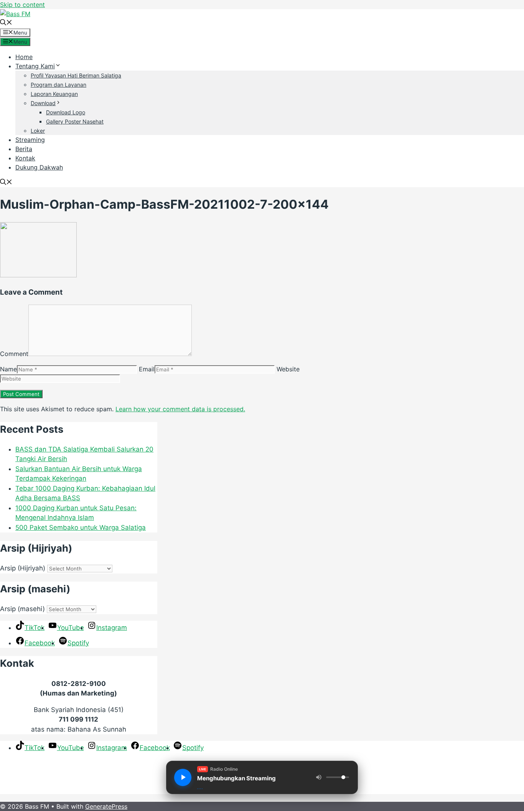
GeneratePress (106, 806)
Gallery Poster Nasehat (75, 121)
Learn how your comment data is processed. (180, 409)
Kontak (25, 158)
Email (147, 369)
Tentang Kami (35, 66)
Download (43, 103)
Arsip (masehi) (22, 609)
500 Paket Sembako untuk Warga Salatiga (80, 527)
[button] (6, 23)
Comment (14, 354)
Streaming (30, 139)
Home (24, 57)
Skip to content (22, 4)
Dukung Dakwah (39, 167)
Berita (23, 149)
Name (8, 369)
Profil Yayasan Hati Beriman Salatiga (76, 75)
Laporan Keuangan (54, 94)
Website (288, 369)
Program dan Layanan (58, 84)
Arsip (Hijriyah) (22, 568)
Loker (38, 130)
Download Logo (65, 112)
